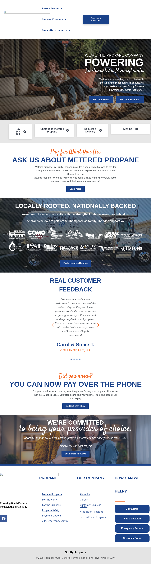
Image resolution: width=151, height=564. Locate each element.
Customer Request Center (90, 505)
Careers (84, 499)
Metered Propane (52, 494)
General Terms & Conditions (77, 557)
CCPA (112, 557)
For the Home (50, 499)
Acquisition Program (91, 511)
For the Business (51, 505)
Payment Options (51, 515)
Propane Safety (50, 510)
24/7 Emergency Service (55, 521)
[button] (52, 325)
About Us (85, 494)
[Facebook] (3, 518)
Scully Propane (75, 552)
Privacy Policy (101, 557)
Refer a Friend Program (93, 517)
